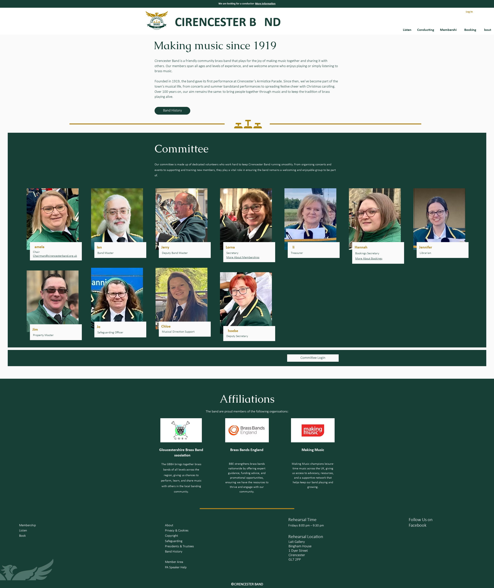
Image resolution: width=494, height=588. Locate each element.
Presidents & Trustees (179, 546)
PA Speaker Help (176, 567)
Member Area (174, 562)
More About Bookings (368, 258)
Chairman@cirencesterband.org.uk (55, 256)
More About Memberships (242, 257)
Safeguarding (173, 541)
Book (22, 535)
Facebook (417, 525)
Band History (173, 551)
